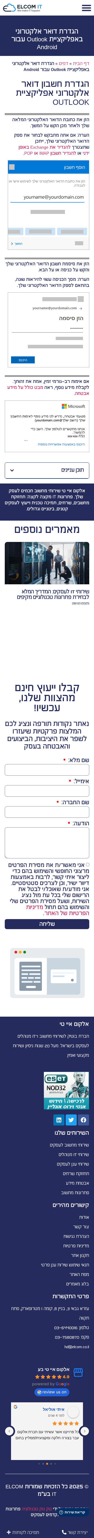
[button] (12, 470)
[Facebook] (83, 1119)
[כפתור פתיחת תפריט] (86, 8)
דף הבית (81, 63)
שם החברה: (74, 802)
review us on (54, 1391)
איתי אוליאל (53, 1409)
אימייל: (80, 781)
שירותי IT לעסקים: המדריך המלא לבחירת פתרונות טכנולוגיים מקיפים (53, 594)
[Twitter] (71, 1119)
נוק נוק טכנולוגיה (37, 1509)
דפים (63, 63)
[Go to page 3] (43, 1464)
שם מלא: (78, 760)
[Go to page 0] (55, 1463)
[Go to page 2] (47, 1464)
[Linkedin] (58, 1119)
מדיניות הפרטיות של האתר (57, 910)
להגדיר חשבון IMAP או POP (50, 153)
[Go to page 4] (39, 1463)
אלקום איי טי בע (53, 1369)
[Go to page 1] (51, 1464)
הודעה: (80, 824)
